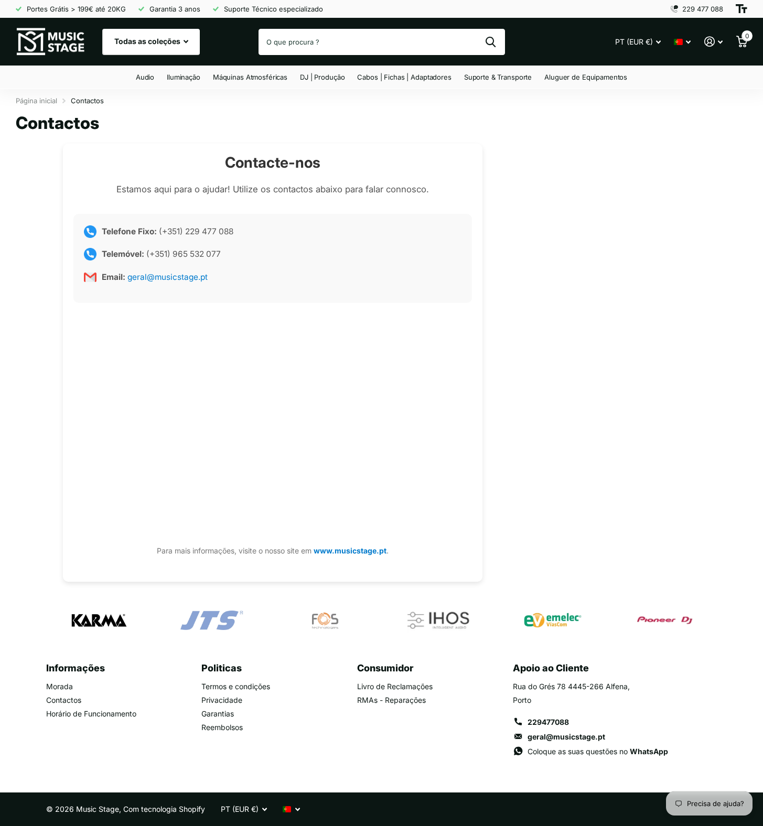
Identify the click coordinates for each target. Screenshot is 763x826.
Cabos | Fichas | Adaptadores (404, 77)
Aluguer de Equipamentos (585, 77)
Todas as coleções (148, 41)
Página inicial (36, 100)
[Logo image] (98, 620)
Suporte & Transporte (498, 77)
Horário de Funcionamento (91, 713)
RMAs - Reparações (391, 699)
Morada (59, 686)
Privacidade (221, 699)
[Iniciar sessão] (713, 41)
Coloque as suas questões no (598, 751)
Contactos (63, 699)
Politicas (221, 667)
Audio (145, 77)
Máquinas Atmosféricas (250, 77)
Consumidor (385, 667)
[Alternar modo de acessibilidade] (741, 9)
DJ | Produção (322, 77)
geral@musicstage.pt (166, 277)
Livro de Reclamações (395, 686)
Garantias (217, 713)
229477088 (548, 722)
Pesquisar (490, 42)
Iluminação (183, 77)
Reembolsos (222, 727)
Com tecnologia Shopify (164, 809)
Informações (75, 667)
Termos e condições (235, 686)
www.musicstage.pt (350, 550)
